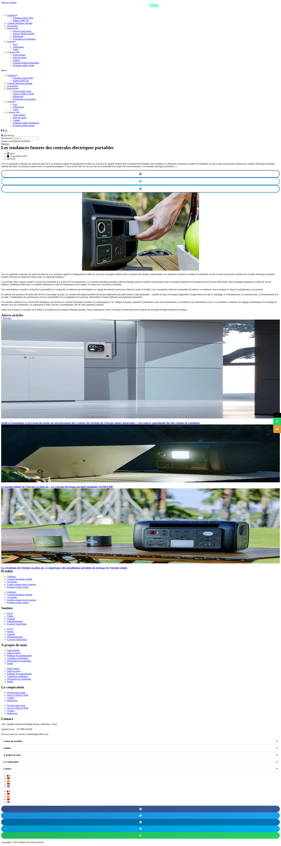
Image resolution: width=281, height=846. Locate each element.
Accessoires (12, 26)
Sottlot (10, 663)
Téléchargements (15, 621)
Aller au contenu (9, 2)
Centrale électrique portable (19, 23)
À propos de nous (12, 755)
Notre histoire (19, 55)
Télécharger (18, 47)
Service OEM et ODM (23, 34)
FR (5, 130)
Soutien (7, 748)
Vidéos (10, 616)
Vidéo (15, 49)
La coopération (10, 762)
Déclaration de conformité (19, 661)
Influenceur (18, 36)
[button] (140, 70)
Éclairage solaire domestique (26, 63)
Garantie (11, 618)
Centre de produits (12, 741)
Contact (16, 60)
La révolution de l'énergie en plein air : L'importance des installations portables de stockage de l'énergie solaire (64, 567)
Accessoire (12, 582)
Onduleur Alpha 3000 (23, 18)
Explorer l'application (17, 624)
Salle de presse (19, 57)
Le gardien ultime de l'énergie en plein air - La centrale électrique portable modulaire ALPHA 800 (57, 486)
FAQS (10, 613)
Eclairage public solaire (23, 65)
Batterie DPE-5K (21, 20)
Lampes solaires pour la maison (21, 584)
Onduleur (11, 15)
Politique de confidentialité (19, 655)
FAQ (15, 44)
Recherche (6, 138)
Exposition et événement (24, 39)
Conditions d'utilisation (17, 658)
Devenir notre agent (22, 31)
